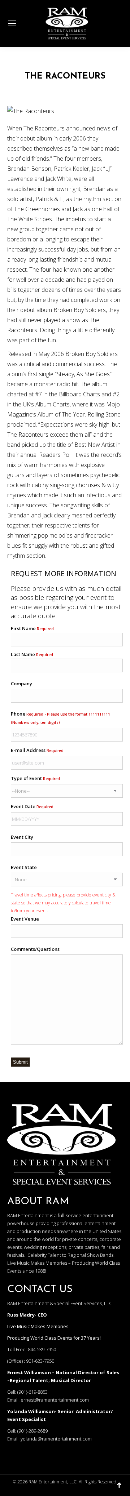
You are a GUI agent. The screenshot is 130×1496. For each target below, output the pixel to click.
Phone (60, 718)
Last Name (32, 654)
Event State (24, 867)
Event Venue (25, 919)
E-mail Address (37, 750)
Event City (22, 837)
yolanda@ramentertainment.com (56, 1438)
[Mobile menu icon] (12, 23)
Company (21, 683)
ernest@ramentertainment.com (55, 1400)
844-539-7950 (42, 1349)
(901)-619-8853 (32, 1392)
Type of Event (35, 778)
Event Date (32, 806)
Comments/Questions (35, 949)
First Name (32, 628)
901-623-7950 (40, 1361)
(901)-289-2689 (32, 1431)
